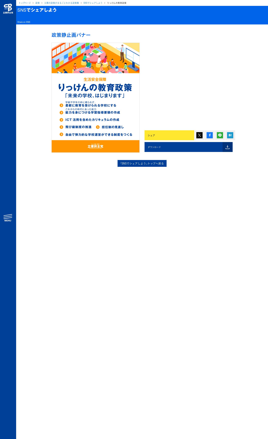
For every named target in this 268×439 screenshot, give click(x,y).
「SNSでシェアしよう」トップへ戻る (142, 163)
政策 (37, 2)
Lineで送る (220, 135)
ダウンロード (154, 147)
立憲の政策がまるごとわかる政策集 (61, 2)
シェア (210, 135)
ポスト (199, 135)
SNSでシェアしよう (93, 2)
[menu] (8, 218)
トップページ (25, 2)
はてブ (230, 135)
